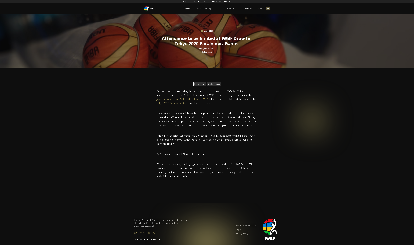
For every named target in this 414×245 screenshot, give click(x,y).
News (187, 8)
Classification (247, 8)
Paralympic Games (207, 48)
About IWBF (232, 8)
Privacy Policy (242, 233)
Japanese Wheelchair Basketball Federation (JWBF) (183, 99)
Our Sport (209, 8)
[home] (149, 9)
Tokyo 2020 (207, 52)
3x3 (220, 8)
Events (198, 8)
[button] (187, 8)
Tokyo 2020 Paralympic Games (173, 103)
